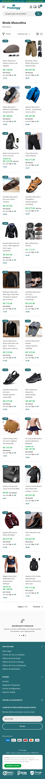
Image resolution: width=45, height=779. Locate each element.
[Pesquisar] (38, 13)
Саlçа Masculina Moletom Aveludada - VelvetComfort (11, 109)
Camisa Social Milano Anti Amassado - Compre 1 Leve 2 (33, 488)
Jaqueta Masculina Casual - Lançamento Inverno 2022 (33, 109)
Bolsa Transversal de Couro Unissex (11, 154)
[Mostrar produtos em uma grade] (37, 34)
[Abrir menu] (3, 7)
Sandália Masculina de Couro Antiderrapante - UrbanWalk (10, 393)
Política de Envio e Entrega (13, 662)
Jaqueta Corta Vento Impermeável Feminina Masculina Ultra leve (33, 580)
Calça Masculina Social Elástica (31, 154)
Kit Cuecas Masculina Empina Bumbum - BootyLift (33, 440)
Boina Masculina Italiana (31, 244)
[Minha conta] (31, 6)
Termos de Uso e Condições (13, 655)
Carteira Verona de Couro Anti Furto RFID (11, 487)
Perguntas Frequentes (11, 685)
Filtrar (8, 34)
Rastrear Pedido (8, 692)
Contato (5, 681)
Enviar (22, 726)
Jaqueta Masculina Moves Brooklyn (10, 533)
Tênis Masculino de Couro (32, 533)
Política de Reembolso (11, 669)
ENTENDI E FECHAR (12, 766)
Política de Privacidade (11, 658)
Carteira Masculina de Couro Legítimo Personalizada (10, 440)
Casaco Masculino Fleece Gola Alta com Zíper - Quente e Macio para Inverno (11, 344)
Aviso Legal (6, 651)
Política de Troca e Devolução (14, 665)
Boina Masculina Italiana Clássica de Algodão (10, 63)
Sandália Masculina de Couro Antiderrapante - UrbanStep (32, 295)
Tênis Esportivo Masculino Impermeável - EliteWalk (31, 393)
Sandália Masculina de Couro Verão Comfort (10, 199)
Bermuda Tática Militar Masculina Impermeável (32, 63)
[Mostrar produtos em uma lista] (41, 34)
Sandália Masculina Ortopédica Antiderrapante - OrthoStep (32, 200)
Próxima (36, 606)
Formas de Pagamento (11, 688)
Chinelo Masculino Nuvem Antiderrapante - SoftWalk (32, 344)
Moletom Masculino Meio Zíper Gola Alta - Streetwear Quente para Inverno (11, 295)
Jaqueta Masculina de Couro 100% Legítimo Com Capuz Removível (11, 247)
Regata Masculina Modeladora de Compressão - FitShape (9, 580)
